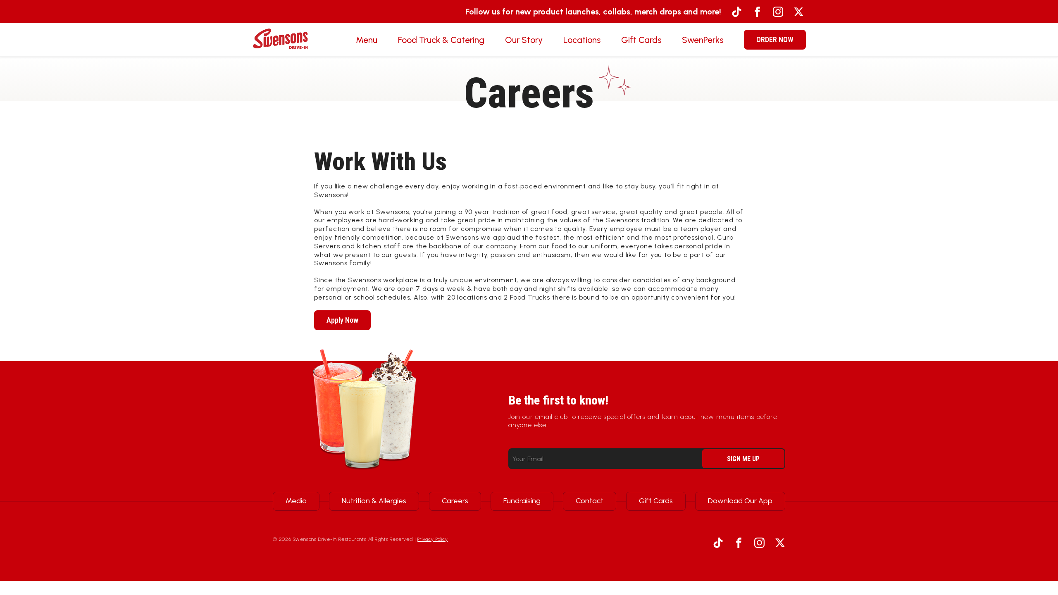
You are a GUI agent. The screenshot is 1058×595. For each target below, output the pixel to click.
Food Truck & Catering (441, 40)
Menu (366, 40)
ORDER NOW (775, 39)
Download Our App (740, 500)
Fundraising (522, 500)
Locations (581, 40)
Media (296, 500)
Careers (455, 500)
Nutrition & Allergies (374, 500)
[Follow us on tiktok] (737, 12)
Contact (589, 500)
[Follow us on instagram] (778, 12)
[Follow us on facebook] (757, 12)
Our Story (524, 40)
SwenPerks (702, 40)
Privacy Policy (432, 539)
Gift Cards (641, 40)
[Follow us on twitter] (799, 12)
